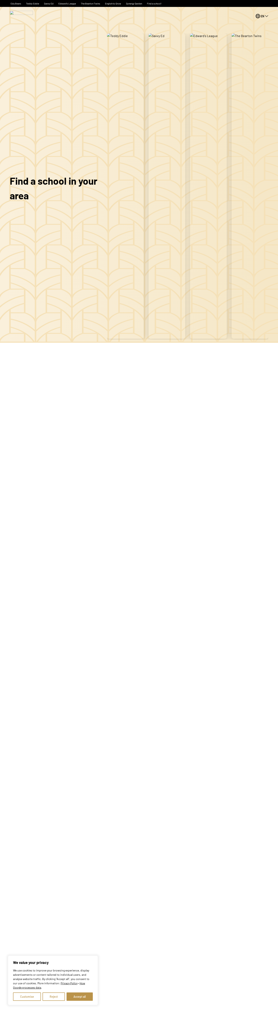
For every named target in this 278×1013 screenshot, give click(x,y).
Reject (54, 996)
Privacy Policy (69, 983)
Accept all (79, 996)
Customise (27, 996)
